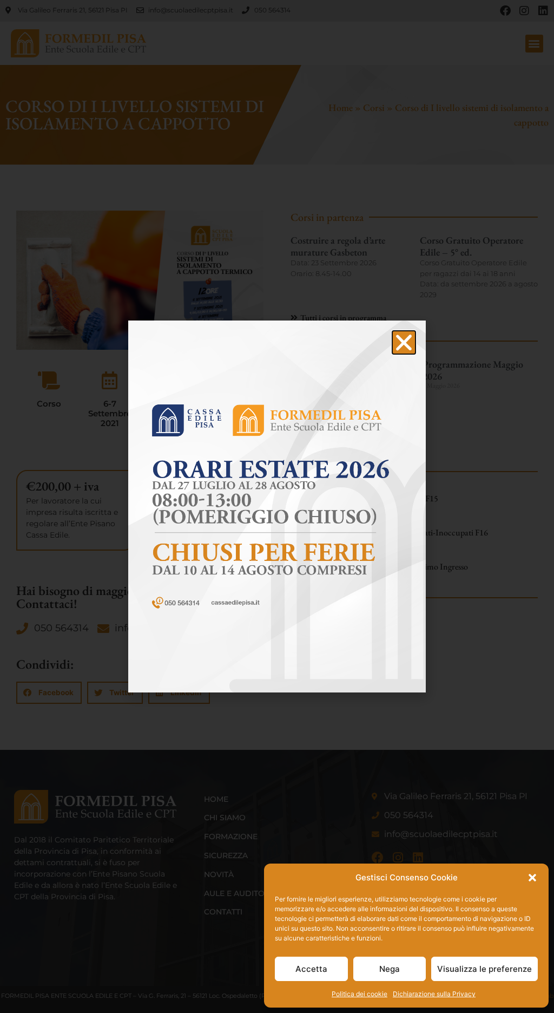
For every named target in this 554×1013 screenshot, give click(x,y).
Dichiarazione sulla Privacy (434, 994)
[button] (532, 877)
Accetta (311, 969)
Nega (389, 969)
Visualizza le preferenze (484, 969)
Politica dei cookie (359, 994)
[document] (277, 506)
